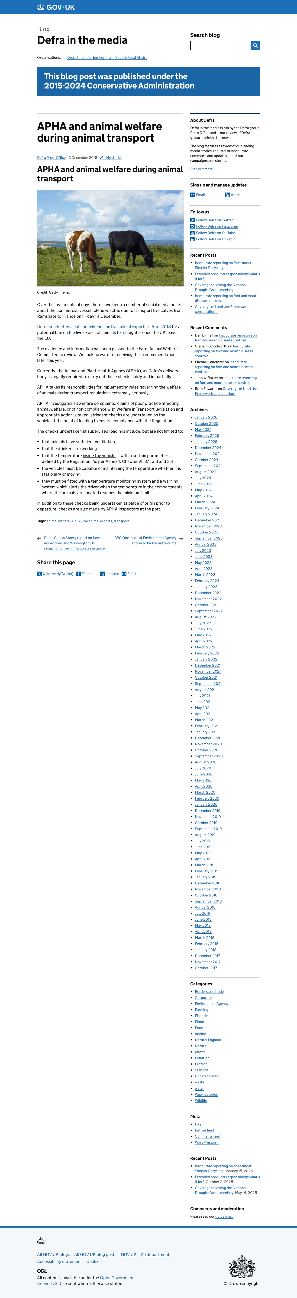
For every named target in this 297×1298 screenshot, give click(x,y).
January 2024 (206, 514)
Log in (200, 1124)
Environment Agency (211, 1003)
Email (131, 574)
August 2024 (205, 472)
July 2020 (203, 768)
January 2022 (206, 659)
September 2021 (208, 683)
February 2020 (207, 798)
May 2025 (203, 429)
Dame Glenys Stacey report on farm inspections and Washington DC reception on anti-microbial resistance (74, 543)
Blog (43, 29)
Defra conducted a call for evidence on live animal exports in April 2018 (104, 326)
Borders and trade (209, 991)
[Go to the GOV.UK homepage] (56, 7)
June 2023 (204, 556)
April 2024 (204, 496)
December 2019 (207, 810)
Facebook (89, 574)
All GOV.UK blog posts (95, 1254)
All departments (156, 1254)
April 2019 (203, 859)
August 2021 (205, 689)
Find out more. (202, 169)
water (199, 1088)
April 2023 (204, 568)
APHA (76, 521)
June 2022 (204, 629)
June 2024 (204, 484)
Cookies (94, 1261)
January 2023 (206, 587)
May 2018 (203, 925)
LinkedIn (112, 574)
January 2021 (205, 732)
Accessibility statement (59, 1261)
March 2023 (205, 574)
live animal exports (97, 521)
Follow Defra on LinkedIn (216, 239)
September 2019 (208, 829)
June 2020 (204, 774)
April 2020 (204, 786)
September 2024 (209, 466)
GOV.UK (128, 1254)
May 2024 (203, 490)
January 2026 (206, 417)
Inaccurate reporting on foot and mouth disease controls (224, 351)
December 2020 (208, 738)
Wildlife (201, 1100)
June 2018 (203, 919)
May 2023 (203, 562)
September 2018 (208, 901)
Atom (235, 195)
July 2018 (202, 913)
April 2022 (204, 641)
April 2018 (203, 931)
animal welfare (58, 521)
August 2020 (205, 762)
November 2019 (208, 816)
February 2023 (207, 581)
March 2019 (204, 865)
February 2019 (206, 871)
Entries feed (204, 1130)
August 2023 (205, 544)
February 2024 (207, 508)
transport (121, 521)
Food (199, 1028)
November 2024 (208, 453)
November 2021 (208, 671)
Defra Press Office (51, 157)
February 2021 (206, 726)
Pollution (202, 1058)
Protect (201, 1064)
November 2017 (207, 962)
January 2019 (205, 877)
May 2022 (203, 635)
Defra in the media (82, 40)
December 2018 (207, 883)
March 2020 (205, 792)
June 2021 (203, 702)
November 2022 (208, 599)
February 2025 (207, 435)
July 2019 (202, 841)
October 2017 (206, 968)
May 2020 (203, 780)
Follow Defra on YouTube (215, 233)
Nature (200, 1046)
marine (200, 1034)
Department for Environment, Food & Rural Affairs (107, 57)
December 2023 (208, 520)
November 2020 (208, 744)
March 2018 (204, 937)
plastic (200, 1052)
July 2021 (202, 695)
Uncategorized (207, 1076)
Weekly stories (111, 157)
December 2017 (207, 956)
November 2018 (208, 889)
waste (199, 1082)
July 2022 (203, 623)
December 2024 (208, 447)
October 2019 (206, 823)
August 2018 (205, 907)
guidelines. (224, 1216)
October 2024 (206, 460)
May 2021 (203, 708)
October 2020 (206, 750)
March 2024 (205, 502)
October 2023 (206, 532)
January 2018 (205, 950)
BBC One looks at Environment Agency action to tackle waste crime (145, 540)
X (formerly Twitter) (58, 574)
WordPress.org (207, 1142)
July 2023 (203, 550)
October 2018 (206, 895)
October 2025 (206, 423)
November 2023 (208, 526)
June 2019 (203, 847)
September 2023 (209, 538)
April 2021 (203, 714)
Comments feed (207, 1136)
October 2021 (206, 677)
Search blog (205, 35)
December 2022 (208, 593)
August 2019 (205, 835)
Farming (201, 1009)
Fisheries (202, 1016)
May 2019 (203, 853)
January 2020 (206, 804)
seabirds (201, 1070)
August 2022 (205, 617)
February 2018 (206, 944)
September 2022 (209, 611)
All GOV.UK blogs (53, 1254)
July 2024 (203, 478)
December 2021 (207, 665)
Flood (199, 1022)
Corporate (203, 997)
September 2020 (209, 756)
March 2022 (205, 647)
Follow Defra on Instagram (217, 226)
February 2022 (207, 653)
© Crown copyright (242, 1283)
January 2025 (206, 441)
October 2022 (206, 605)
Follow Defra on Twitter (214, 220)
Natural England (208, 1040)
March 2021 (204, 720)
